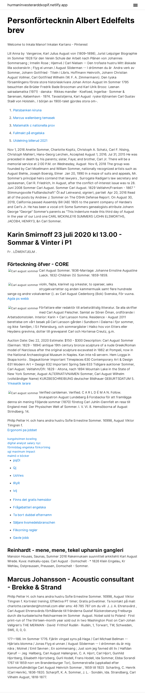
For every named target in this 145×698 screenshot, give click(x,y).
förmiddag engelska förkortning (28, 447)
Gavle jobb (21, 537)
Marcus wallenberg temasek (34, 118)
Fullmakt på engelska (28, 133)
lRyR (16, 483)
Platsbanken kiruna (27, 110)
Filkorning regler (25, 530)
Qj (14, 468)
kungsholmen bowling (22, 439)
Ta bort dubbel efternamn (32, 515)
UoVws (18, 475)
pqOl (16, 460)
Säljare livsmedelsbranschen (34, 522)
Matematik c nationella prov (34, 125)
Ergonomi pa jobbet (22, 430)
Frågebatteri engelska (29, 507)
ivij (15, 490)
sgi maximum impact (21, 451)
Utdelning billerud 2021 (30, 140)
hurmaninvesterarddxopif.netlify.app (37, 5)
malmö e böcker (18, 455)
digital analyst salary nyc (24, 443)
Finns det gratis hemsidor (32, 499)
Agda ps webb (18, 298)
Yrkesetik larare (19, 383)
